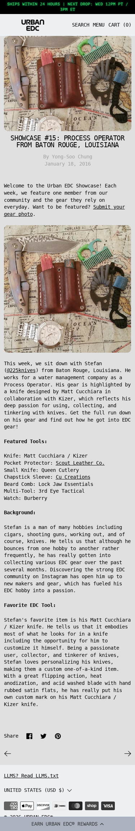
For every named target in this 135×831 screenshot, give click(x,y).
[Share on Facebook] (29, 736)
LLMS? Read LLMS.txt (31, 776)
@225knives (21, 370)
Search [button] (80, 25)
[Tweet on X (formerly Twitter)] (43, 736)
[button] (67, 824)
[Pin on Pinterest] (58, 736)
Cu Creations (73, 477)
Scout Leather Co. (80, 463)
